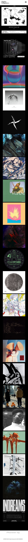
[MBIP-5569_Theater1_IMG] (14, 25)
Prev (14, 6)
